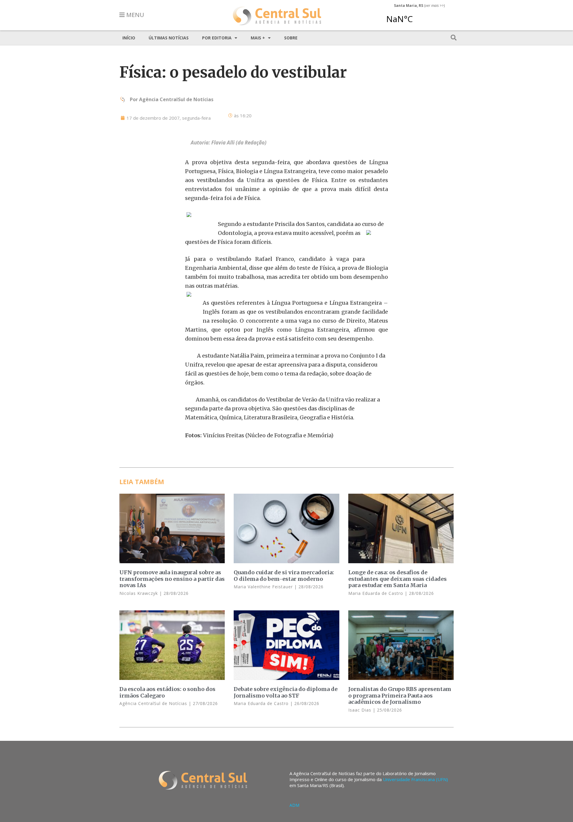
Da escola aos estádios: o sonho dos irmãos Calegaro (167, 692)
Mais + (258, 38)
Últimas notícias (169, 38)
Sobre (291, 38)
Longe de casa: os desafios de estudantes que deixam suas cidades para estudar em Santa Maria (397, 579)
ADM (294, 805)
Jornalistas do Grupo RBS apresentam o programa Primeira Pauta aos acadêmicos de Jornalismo (399, 695)
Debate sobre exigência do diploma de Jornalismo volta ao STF (286, 692)
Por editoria (217, 38)
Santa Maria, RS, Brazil (417, 16)
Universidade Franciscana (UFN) (415, 779)
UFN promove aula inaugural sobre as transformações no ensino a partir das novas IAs (172, 579)
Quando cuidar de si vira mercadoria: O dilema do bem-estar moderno (284, 575)
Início (128, 38)
